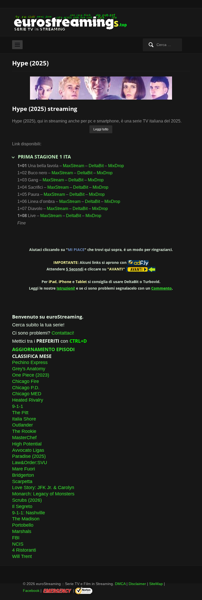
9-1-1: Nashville (28, 512)
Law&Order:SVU (29, 462)
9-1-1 (17, 406)
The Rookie (24, 431)
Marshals (21, 531)
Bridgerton (23, 475)
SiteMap (156, 584)
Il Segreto (22, 506)
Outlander (22, 425)
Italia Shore (24, 419)
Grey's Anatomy (28, 368)
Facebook (31, 590)
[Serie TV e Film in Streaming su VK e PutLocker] (74, 22)
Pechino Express (30, 362)
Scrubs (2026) (27, 500)
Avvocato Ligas (28, 450)
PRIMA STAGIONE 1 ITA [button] (44, 156)
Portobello (22, 525)
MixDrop (116, 165)
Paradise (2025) (29, 456)
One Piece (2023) (30, 375)
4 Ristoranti (24, 550)
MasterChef (24, 437)
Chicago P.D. (25, 387)
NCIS (17, 544)
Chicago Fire (25, 381)
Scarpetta (22, 481)
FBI (15, 537)
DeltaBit (96, 165)
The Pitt (20, 412)
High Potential (27, 444)
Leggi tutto (100, 129)
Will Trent (22, 556)
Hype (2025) (30, 63)
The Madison (25, 518)
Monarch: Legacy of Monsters (43, 493)
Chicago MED (26, 393)
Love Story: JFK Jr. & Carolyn (43, 487)
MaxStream (73, 165)
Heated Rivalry (27, 400)
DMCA (120, 584)
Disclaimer (137, 584)
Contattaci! (63, 333)
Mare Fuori (23, 468)
